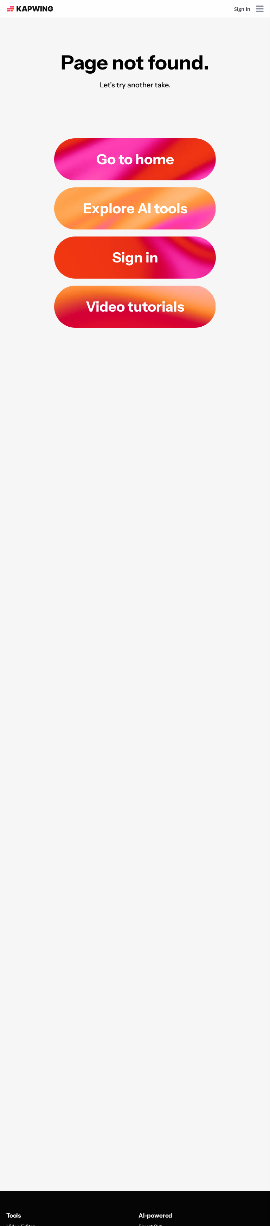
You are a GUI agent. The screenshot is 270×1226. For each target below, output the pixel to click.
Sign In (242, 9)
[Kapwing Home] (29, 9)
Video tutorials (135, 306)
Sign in (135, 257)
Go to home (135, 159)
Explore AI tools (135, 208)
